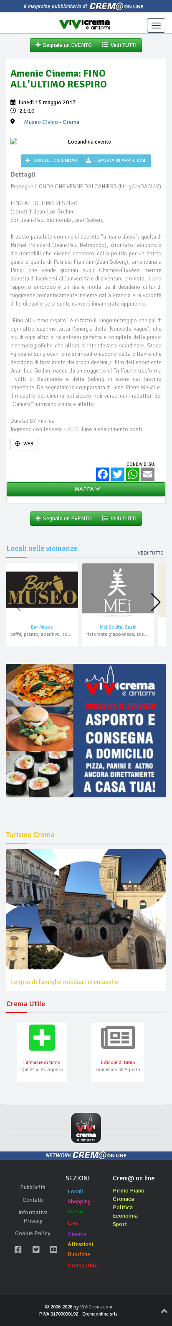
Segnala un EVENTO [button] (66, 45)
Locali (75, 1191)
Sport (120, 1224)
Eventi (75, 1211)
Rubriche (79, 1254)
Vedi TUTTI (122, 45)
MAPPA (83, 489)
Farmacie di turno (42, 1062)
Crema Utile (83, 1265)
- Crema (51, 122)
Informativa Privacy (33, 1216)
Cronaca (123, 1199)
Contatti (33, 1199)
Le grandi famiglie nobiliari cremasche (64, 982)
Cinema (77, 1234)
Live (73, 1222)
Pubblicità (33, 1187)
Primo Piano (128, 1190)
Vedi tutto (151, 553)
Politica (123, 1207)
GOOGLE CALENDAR (54, 160)
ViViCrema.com (96, 1307)
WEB (27, 444)
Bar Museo (42, 627)
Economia (125, 1215)
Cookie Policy (33, 1233)
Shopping (79, 1201)
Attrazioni (80, 1244)
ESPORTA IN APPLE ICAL (120, 160)
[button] (156, 602)
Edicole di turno (118, 1062)
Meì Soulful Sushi (118, 627)
